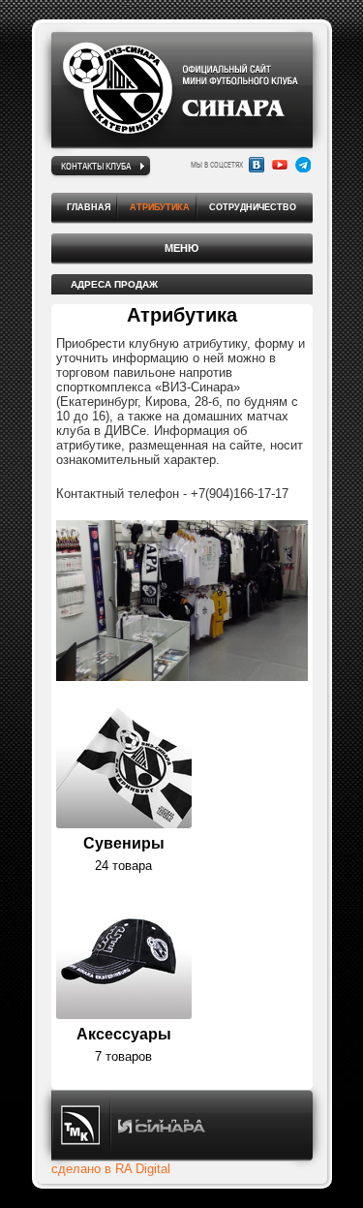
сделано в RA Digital (110, 1169)
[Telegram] (303, 164)
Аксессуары (123, 1034)
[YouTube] (279, 164)
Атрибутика (160, 207)
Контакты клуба (96, 165)
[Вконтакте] (256, 164)
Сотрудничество (252, 207)
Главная (88, 207)
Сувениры (124, 843)
